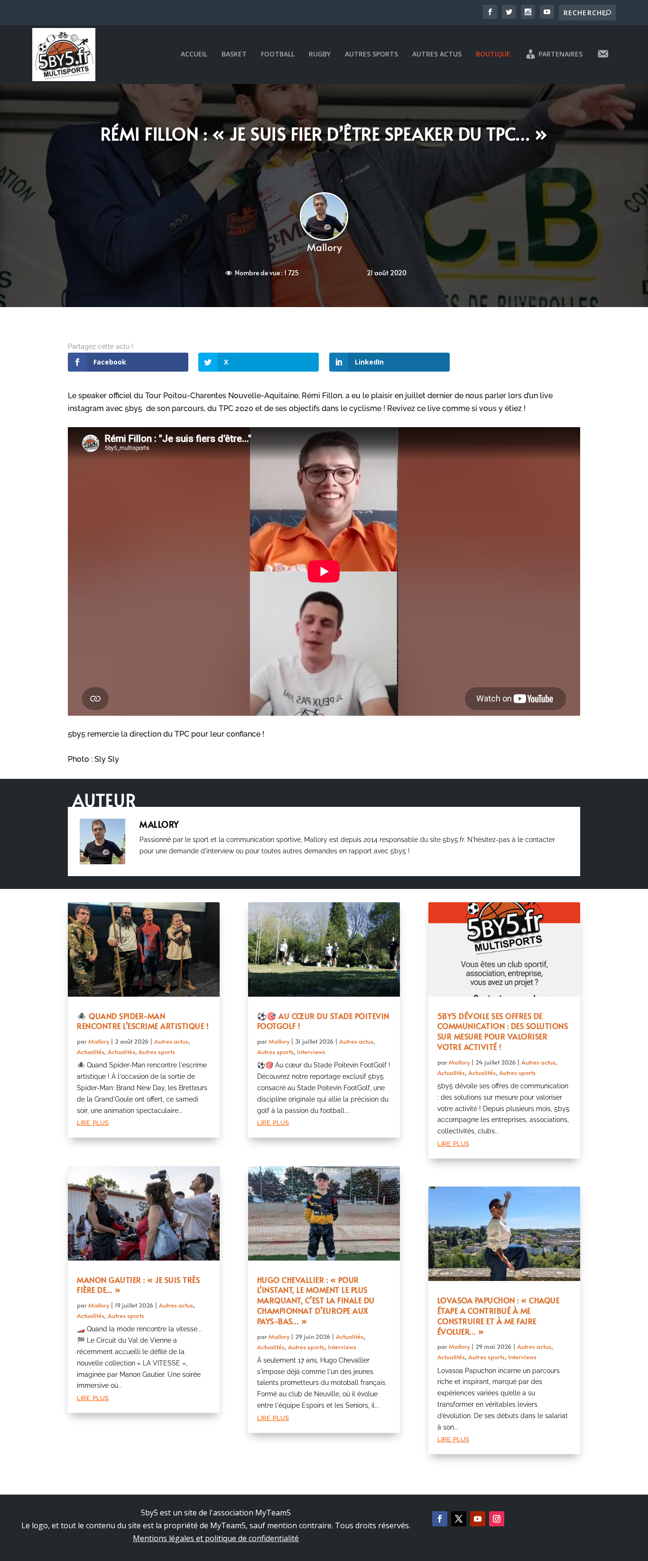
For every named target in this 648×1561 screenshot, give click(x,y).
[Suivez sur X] (458, 1518)
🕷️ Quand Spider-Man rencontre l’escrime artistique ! (143, 1020)
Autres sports (371, 54)
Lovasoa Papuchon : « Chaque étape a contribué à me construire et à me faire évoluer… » (498, 1315)
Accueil (194, 54)
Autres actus (437, 54)
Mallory (324, 247)
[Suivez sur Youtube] (477, 1518)
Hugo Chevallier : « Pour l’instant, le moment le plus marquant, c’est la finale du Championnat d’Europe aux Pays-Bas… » (316, 1300)
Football (278, 54)
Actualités (90, 1051)
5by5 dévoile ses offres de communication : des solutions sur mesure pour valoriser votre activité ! (502, 1031)
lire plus (93, 1122)
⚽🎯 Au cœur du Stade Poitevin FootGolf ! (323, 1020)
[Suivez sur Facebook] (439, 1518)
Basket (234, 54)
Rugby (320, 54)
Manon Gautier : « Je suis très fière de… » (138, 1284)
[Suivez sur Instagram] (496, 1518)
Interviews (311, 1051)
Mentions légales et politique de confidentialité (216, 1538)
